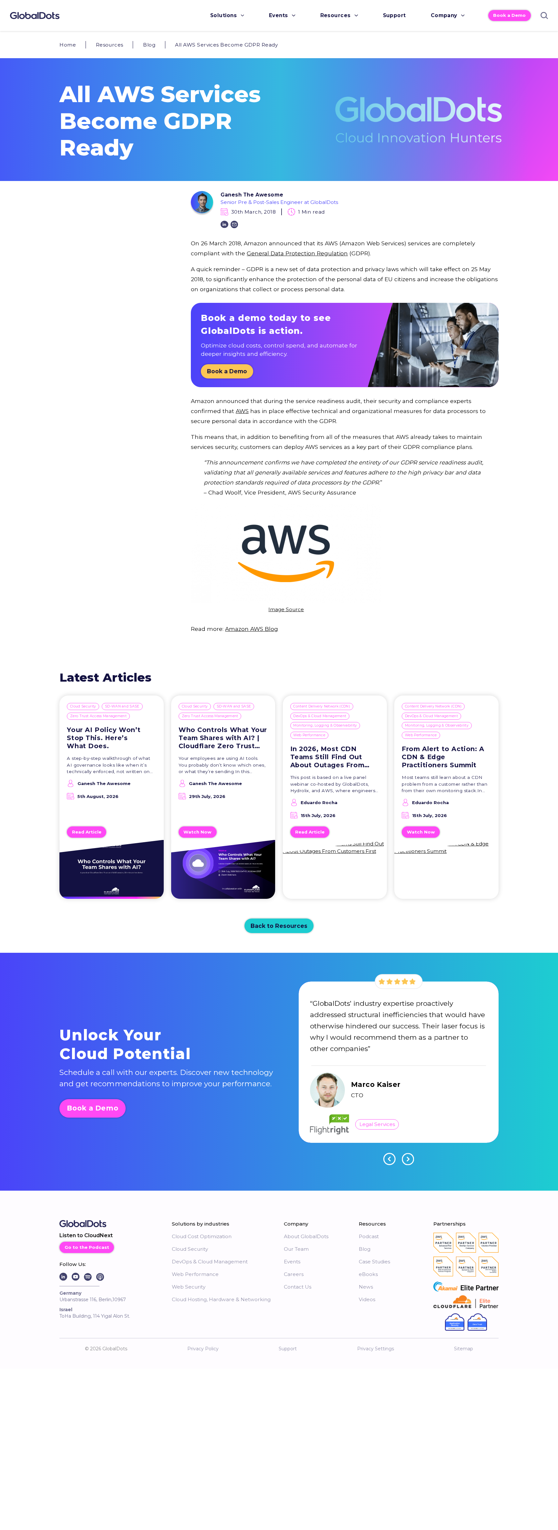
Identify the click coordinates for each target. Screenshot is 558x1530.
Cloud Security (83, 706)
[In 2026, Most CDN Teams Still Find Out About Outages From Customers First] (335, 872)
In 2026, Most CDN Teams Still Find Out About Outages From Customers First (327, 757)
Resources (335, 15)
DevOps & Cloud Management (319, 716)
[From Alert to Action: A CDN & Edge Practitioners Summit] (446, 872)
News (366, 1287)
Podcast (369, 1236)
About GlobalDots (306, 1236)
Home (67, 45)
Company (444, 15)
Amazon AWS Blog (251, 628)
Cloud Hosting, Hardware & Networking (221, 1299)
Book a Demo (509, 15)
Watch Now (197, 831)
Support (394, 15)
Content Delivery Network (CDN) (321, 706)
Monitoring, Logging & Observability (325, 725)
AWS (242, 411)
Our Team (296, 1249)
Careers (294, 1274)
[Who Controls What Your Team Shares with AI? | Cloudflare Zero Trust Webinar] (223, 872)
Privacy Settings (375, 1349)
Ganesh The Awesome (252, 195)
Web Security (188, 1287)
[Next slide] (408, 1159)
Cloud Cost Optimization (202, 1236)
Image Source (286, 609)
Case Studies (374, 1262)
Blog (149, 45)
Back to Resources (279, 925)
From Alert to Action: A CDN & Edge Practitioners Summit (443, 757)
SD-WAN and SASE (122, 706)
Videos (367, 1299)
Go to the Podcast (87, 1247)
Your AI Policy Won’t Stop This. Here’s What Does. (103, 738)
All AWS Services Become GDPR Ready (226, 45)
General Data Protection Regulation (297, 253)
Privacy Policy (203, 1349)
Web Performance (309, 735)
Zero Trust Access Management (98, 716)
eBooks (368, 1274)
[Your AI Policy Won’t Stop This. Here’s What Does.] (111, 872)
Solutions (223, 15)
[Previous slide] (389, 1159)
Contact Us (297, 1287)
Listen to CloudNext (86, 1235)
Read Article (86, 831)
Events (278, 15)
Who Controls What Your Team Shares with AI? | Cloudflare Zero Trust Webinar (223, 738)
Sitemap (463, 1349)
